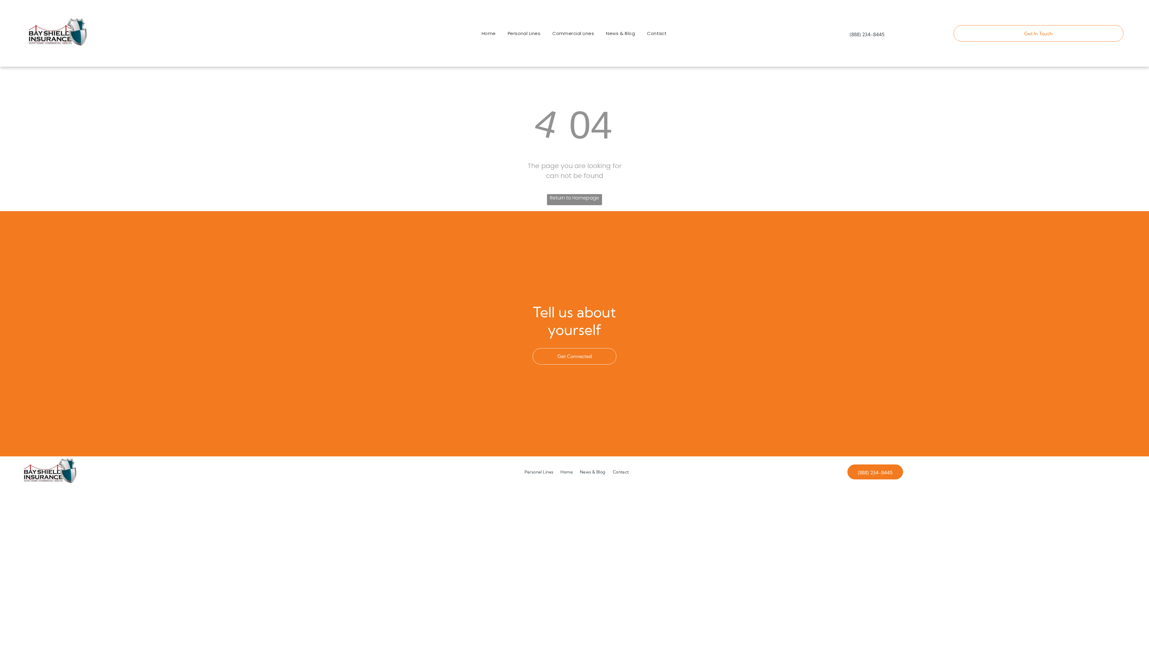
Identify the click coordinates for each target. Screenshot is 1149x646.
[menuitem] (489, 33)
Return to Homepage (574, 197)
